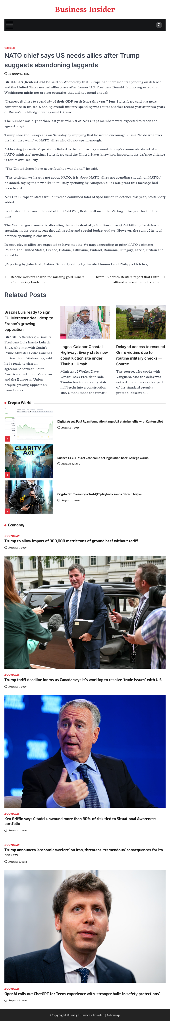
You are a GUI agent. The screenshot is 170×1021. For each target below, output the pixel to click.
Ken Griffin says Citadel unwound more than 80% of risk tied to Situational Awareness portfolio (80, 821)
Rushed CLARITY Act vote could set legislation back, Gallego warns (103, 458)
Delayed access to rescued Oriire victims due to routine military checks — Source (140, 355)
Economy (12, 536)
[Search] (159, 25)
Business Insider (85, 9)
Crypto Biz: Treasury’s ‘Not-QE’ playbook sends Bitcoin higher (99, 494)
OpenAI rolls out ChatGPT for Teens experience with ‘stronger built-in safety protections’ (82, 993)
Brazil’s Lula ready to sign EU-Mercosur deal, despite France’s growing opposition (28, 320)
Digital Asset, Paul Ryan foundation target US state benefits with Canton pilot (110, 421)
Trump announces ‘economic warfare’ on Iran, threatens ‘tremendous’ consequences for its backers (83, 852)
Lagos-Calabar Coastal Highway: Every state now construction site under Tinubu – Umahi (84, 355)
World (9, 48)
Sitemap (113, 1015)
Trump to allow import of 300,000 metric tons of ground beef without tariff (71, 541)
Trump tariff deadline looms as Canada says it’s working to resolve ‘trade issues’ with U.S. (83, 679)
